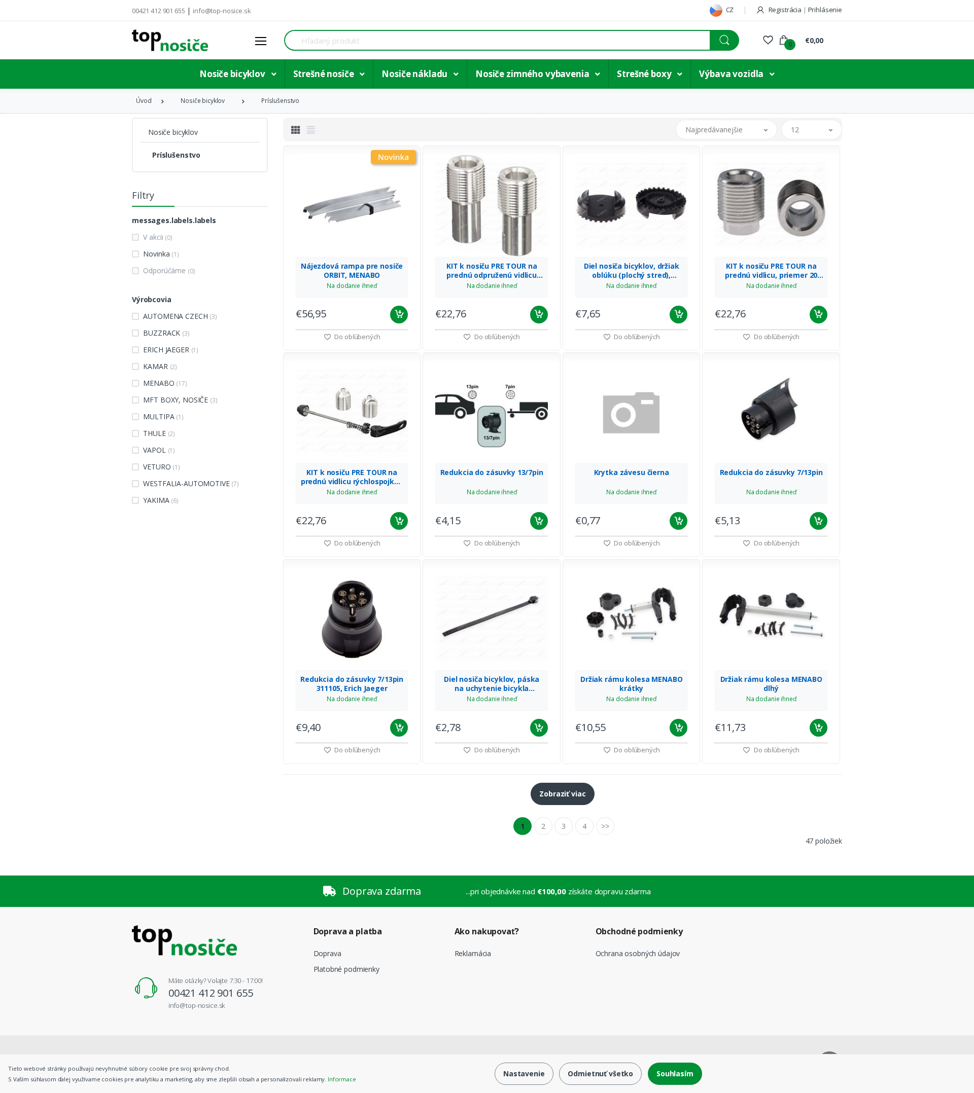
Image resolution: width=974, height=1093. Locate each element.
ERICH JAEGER (170, 349)
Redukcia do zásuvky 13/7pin (491, 472)
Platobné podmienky (346, 969)
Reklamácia (473, 953)
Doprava (327, 953)
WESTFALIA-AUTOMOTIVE (191, 483)
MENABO (165, 383)
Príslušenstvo (280, 100)
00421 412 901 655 (158, 10)
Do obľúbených (356, 336)
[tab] (295, 129)
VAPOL (159, 450)
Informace (342, 1079)
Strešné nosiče (324, 74)
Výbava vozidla (732, 74)
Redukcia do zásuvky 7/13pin (771, 472)
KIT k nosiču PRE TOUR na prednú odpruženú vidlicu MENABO (491, 271)
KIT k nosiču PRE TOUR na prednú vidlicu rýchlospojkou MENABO (352, 477)
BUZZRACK (166, 333)
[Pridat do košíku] (399, 314)
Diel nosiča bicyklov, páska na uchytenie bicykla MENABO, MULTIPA (491, 684)
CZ (729, 9)
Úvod (143, 100)
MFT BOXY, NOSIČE (180, 400)
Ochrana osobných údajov (638, 953)
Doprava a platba (348, 931)
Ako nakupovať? (487, 931)
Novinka (161, 254)
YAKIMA (161, 500)
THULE (159, 433)
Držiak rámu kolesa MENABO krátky (631, 684)
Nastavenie (524, 1073)
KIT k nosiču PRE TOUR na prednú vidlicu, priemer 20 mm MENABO (771, 271)
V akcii (157, 237)
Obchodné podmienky (639, 931)
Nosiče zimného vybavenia (533, 74)
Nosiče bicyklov (233, 74)
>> (605, 826)
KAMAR (160, 366)
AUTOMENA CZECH (180, 316)
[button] (726, 129)
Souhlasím (674, 1073)
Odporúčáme (169, 270)
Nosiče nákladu (415, 74)
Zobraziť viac (562, 793)
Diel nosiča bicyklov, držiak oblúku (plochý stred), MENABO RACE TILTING (631, 271)
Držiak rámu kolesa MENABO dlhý (771, 684)
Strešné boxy (645, 74)
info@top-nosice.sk (222, 10)
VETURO (161, 466)
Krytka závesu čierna (631, 472)
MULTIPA (163, 416)
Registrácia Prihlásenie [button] (804, 9)
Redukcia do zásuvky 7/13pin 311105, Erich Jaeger (351, 684)
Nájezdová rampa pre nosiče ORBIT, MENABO (352, 271)
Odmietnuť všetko (600, 1073)
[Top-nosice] (170, 40)
